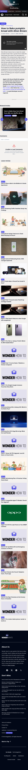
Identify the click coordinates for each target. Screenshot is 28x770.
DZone (19, 759)
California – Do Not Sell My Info (9, 730)
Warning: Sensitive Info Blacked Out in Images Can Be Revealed (13, 713)
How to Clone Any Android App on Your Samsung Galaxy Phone (13, 686)
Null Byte (24, 11)
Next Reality (18, 11)
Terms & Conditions (6, 722)
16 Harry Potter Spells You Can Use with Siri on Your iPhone (13, 690)
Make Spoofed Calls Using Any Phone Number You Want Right (14, 709)
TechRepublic (7, 755)
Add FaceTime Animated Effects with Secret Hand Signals (13, 697)
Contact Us (4, 727)
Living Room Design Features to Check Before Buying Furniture (12, 234)
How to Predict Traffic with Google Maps (11, 694)
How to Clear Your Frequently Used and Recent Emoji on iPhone (13, 705)
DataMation (21, 755)
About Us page (11, 665)
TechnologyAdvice (16, 752)
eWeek (14, 755)
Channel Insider (11, 759)
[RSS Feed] (21, 670)
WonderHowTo (4, 11)
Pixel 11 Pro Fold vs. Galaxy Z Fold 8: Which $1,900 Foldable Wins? (13, 341)
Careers (7, 732)
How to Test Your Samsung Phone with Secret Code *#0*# (14, 701)
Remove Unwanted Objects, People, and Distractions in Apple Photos (11, 682)
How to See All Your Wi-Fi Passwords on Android (13, 679)
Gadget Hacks (11, 11)
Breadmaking (14, 8)
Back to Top (5, 741)
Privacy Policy (5, 725)
